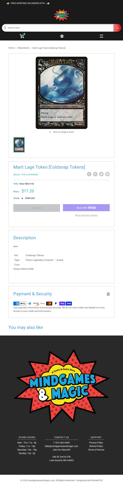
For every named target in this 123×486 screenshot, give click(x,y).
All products (23, 48)
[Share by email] (107, 174)
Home (11, 48)
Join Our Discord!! (61, 449)
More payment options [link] (86, 215)
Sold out (36, 207)
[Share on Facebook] (89, 174)
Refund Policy (96, 446)
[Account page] (62, 36)
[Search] (117, 28)
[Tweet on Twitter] (101, 174)
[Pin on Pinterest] (95, 174)
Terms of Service (96, 449)
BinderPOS (97, 480)
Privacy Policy (96, 442)
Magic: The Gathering (25, 174)
